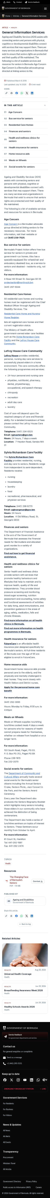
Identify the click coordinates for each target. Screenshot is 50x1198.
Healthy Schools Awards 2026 (19, 1006)
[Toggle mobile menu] (45, 8)
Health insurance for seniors (23, 147)
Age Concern (15, 112)
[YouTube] (25, 1080)
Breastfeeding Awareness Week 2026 (23, 990)
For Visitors (7, 1115)
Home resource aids (19, 154)
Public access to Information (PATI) (17, 1187)
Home (7, 16)
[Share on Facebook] (16, 93)
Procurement (8, 1158)
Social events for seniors (22, 166)
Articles (16, 16)
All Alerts (6, 1136)
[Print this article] (11, 93)
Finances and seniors (20, 131)
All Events (7, 1142)
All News (6, 1131)
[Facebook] (5, 1080)
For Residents (8, 1104)
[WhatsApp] (38, 1080)
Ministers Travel (9, 1163)
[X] (11, 1080)
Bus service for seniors (21, 118)
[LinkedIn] (31, 1080)
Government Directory (12, 1182)
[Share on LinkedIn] (32, 93)
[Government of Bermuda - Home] (21, 8)
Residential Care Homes (21, 125)
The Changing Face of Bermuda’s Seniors (19, 880)
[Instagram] (18, 1080)
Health (8, 864)
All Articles (7, 1169)
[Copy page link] (6, 93)
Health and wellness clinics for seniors (24, 139)
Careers (39, 1187)
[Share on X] (27, 93)
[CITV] (45, 1080)
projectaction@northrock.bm (18, 282)
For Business (8, 1109)
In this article (13, 105)
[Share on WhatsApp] (21, 93)
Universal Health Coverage (17, 974)
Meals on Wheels (18, 160)
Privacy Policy (31, 1182)
